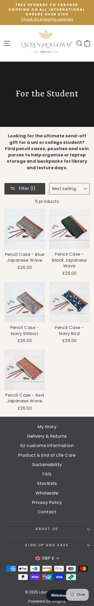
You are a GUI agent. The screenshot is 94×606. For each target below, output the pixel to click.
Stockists (47, 483)
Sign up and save (47, 545)
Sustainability (47, 465)
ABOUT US (47, 529)
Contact (47, 512)
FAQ (47, 474)
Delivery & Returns (47, 436)
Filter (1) (27, 188)
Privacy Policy (47, 502)
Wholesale (47, 493)
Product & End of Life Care (47, 455)
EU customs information (47, 446)
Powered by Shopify (46, 601)
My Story (47, 427)
